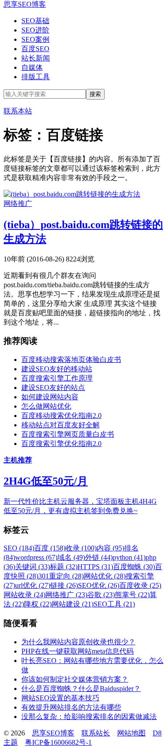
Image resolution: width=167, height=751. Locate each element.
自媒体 (32, 67)
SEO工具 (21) (114, 604)
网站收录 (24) (24, 594)
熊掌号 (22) (132, 594)
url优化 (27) (32, 585)
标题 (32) (63, 566)
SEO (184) (19, 548)
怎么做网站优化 (46, 406)
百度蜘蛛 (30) (134, 566)
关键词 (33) (32, 566)
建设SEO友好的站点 (53, 387)
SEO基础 (35, 20)
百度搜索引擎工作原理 (57, 378)
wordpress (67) (36, 557)
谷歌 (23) (101, 594)
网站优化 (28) (105, 576)
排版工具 (35, 76)
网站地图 (131, 733)
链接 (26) (64, 585)
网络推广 (18, 203)
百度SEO (35, 48)
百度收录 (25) (140, 585)
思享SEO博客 (25, 4)
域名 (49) (71, 557)
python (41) (129, 557)
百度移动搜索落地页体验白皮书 (71, 359)
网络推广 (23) (66, 594)
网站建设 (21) (73, 604)
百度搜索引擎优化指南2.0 (61, 443)
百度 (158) (49, 548)
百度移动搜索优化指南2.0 (61, 415)
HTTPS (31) (95, 566)
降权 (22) (38, 604)
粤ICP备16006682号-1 (58, 742)
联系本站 (18, 111)
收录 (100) (81, 548)
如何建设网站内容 (49, 397)
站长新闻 (35, 58)
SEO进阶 (35, 30)
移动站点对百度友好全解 (60, 425)
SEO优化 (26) (98, 585)
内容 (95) (110, 548)
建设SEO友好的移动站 (56, 369)
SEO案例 (35, 39)
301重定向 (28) (61, 576)
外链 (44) (99, 557)
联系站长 (95, 733)
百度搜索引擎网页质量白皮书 (67, 434)
